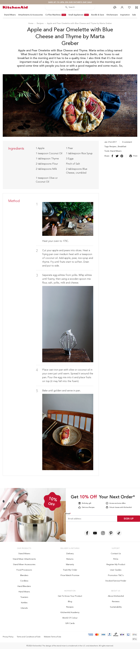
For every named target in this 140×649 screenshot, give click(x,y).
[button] (122, 286)
